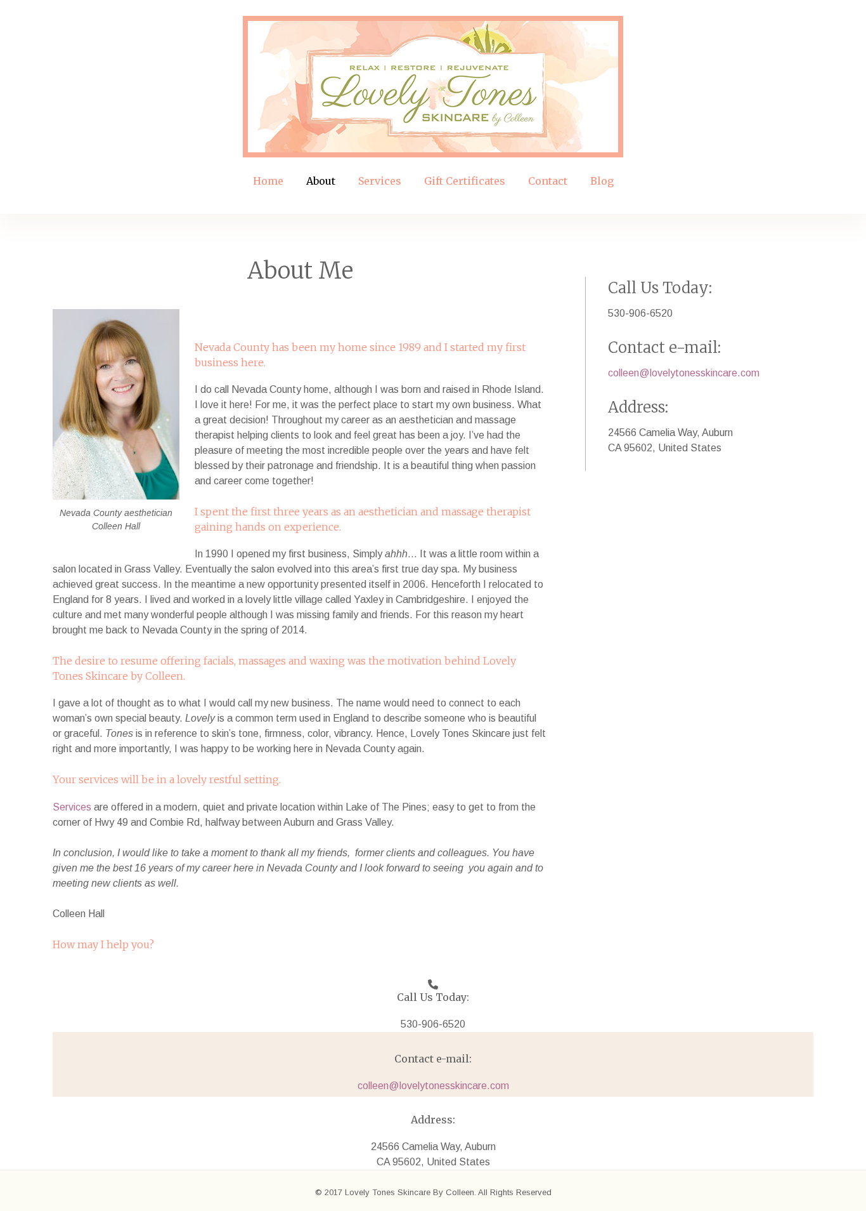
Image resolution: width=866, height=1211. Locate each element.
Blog (602, 181)
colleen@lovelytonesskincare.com (683, 372)
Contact (547, 181)
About (320, 181)
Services (379, 181)
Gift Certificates (464, 181)
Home (268, 181)
